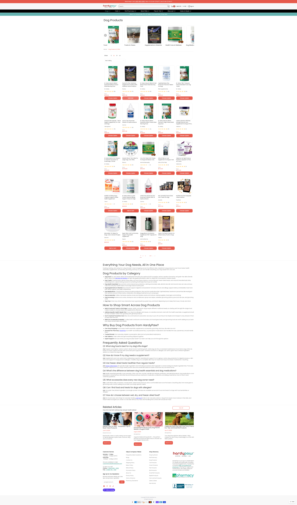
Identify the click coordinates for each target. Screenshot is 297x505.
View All (181, 408)
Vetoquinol (107, 126)
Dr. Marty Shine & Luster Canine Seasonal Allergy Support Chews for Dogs (128, 197)
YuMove (178, 126)
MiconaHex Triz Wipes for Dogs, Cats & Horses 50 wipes (112, 234)
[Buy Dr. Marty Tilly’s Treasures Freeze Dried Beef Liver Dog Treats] (184, 73)
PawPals (178, 200)
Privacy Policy (129, 475)
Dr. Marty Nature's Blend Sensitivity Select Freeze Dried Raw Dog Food (148, 122)
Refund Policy (129, 468)
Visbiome (178, 164)
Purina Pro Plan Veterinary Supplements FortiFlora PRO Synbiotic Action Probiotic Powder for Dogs (129, 84)
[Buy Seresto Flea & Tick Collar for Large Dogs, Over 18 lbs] (130, 148)
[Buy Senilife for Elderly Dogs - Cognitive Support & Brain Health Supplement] (112, 186)
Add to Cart (130, 211)
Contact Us (129, 460)
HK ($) (184, 6)
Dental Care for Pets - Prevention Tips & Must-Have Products (116, 427)
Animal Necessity (145, 162)
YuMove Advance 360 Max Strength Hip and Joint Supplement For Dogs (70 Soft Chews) (184, 122)
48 (120, 55)
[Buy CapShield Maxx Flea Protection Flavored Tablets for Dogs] (166, 73)
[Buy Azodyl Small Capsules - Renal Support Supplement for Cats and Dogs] (112, 111)
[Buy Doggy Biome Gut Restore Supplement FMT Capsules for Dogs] (148, 223)
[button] (104, 486)
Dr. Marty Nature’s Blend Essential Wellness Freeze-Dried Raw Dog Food (111, 84)
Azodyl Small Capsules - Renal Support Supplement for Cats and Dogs (112, 122)
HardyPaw (123, 331)
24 (114, 55)
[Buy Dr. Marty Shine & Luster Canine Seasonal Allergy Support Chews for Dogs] (130, 186)
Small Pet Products (154, 473)
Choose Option (112, 98)
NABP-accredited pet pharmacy (181, 466)
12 (111, 55)
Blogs (127, 457)
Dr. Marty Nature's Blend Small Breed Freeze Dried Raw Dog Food (148, 84)
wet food (139, 398)
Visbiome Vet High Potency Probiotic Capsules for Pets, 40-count (183, 159)
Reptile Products (153, 475)
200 (150, 256)
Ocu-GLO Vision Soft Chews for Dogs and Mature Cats (147, 159)
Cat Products (153, 462)
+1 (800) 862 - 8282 (113, 468)
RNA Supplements (163, 89)
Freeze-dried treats (111, 366)
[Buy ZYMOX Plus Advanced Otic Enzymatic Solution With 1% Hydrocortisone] (148, 186)
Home (105, 49)
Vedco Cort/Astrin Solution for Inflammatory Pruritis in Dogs (166, 234)
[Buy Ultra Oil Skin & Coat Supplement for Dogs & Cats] (166, 148)
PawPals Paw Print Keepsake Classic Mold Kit (183, 196)
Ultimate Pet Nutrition (121, 278)
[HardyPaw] (109, 6)
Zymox (124, 125)
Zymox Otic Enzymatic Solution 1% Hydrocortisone (129, 121)
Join (122, 482)
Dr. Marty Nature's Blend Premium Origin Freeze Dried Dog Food (166, 122)
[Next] (191, 35)
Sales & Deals (153, 480)
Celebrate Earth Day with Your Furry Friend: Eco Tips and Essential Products (179, 427)
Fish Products (153, 468)
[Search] (168, 6)
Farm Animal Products (155, 478)
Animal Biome (144, 239)
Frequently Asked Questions (133, 455)
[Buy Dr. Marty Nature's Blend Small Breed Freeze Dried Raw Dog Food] (148, 73)
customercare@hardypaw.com (112, 464)
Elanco (124, 162)
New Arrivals (152, 483)
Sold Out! (130, 98)
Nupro (124, 239)
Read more (107, 443)
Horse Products (153, 465)
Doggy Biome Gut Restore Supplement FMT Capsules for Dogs (148, 235)
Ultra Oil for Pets (162, 162)
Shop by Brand (153, 455)
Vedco (160, 237)
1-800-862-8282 (140, 1)
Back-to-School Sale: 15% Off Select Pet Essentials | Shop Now (148, 14)
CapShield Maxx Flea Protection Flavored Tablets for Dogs (165, 84)
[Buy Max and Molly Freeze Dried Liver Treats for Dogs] (166, 186)
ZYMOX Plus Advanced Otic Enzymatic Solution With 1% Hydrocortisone (147, 197)
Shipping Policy (130, 462)
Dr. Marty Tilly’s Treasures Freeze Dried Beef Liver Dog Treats (183, 84)
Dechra (106, 237)
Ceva (105, 201)
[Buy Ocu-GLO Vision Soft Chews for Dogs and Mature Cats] (148, 148)
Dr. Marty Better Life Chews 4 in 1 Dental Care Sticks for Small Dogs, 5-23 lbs (112, 159)
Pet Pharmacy (153, 457)
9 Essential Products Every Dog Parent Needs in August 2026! (147, 428)
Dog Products (153, 460)
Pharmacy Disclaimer (132, 480)
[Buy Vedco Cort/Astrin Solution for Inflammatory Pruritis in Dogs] (166, 223)
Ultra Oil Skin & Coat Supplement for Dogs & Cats (166, 159)
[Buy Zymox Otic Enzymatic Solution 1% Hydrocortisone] (130, 111)
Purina (124, 89)
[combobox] (143, 6)
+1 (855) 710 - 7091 (110, 470)
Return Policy (129, 465)
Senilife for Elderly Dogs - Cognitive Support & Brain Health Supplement (111, 197)
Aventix (160, 200)
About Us (128, 473)
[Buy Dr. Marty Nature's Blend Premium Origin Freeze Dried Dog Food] (166, 111)
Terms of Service (130, 478)
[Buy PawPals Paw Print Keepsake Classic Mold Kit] (184, 186)
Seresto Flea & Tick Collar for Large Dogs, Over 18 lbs (130, 159)
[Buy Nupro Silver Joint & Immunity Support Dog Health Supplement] (130, 223)
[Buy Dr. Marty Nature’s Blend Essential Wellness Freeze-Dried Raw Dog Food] (112, 73)
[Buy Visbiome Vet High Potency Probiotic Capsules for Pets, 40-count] (184, 148)
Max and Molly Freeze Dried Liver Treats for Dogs (165, 196)
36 (116, 55)
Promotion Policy (130, 470)
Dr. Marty (106, 89)
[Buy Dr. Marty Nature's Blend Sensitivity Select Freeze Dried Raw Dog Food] (148, 111)
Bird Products (153, 470)
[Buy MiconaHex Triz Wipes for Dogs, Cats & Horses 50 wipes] (112, 223)
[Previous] (105, 35)
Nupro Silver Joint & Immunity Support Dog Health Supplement (130, 235)
